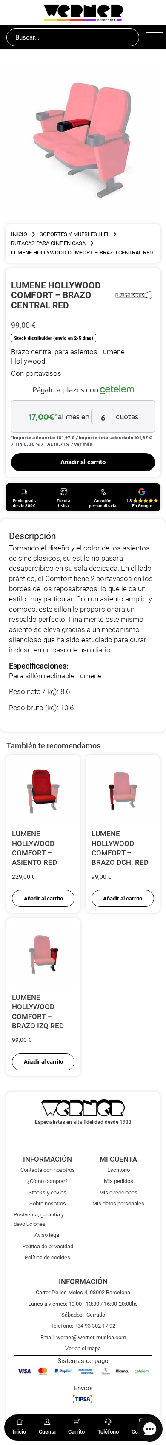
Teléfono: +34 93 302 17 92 (83, 1326)
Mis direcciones (118, 1192)
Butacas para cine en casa (48, 243)
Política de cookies (47, 1257)
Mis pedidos (118, 1181)
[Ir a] (133, 295)
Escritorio (118, 1170)
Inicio (19, 234)
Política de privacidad (47, 1246)
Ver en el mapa (83, 1348)
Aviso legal (47, 1235)
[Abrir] (153, 37)
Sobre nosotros (47, 1203)
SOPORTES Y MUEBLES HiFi (74, 234)
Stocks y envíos (47, 1192)
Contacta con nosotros (47, 1170)
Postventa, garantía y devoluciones (39, 1219)
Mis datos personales (118, 1203)
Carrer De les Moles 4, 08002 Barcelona (83, 1292)
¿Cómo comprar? (47, 1181)
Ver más (83, 444)
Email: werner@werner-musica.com (83, 1337)
